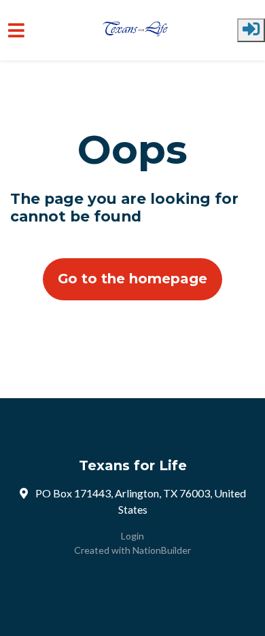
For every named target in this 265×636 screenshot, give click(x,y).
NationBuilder (161, 550)
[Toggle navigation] (16, 30)
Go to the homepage (132, 278)
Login (132, 536)
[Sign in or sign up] (251, 30)
